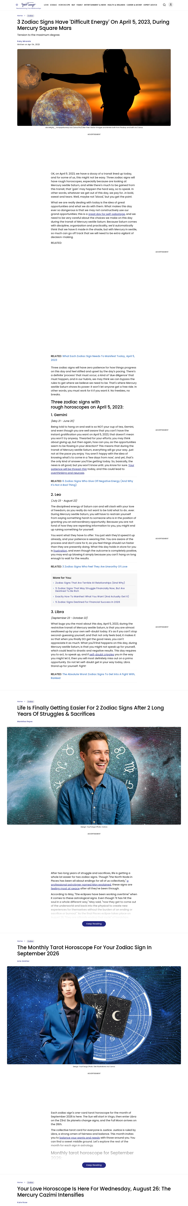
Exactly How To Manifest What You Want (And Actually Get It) (92, 596)
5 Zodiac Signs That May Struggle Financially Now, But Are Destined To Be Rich (90, 589)
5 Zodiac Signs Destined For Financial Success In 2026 (87, 602)
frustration (60, 550)
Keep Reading (94, 923)
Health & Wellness (116, 5)
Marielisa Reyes (25, 721)
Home (20, 15)
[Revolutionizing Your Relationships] (29, 4)
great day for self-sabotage (106, 214)
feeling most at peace (65, 888)
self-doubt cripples (101, 654)
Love (46, 5)
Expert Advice (150, 5)
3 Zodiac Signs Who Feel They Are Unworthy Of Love (94, 566)
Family (80, 5)
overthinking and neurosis (67, 473)
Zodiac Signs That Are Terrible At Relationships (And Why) (90, 582)
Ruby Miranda (24, 41)
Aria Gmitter (23, 961)
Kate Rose (22, 1202)
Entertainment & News (95, 5)
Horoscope (64, 5)
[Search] (164, 4)
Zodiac (53, 5)
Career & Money (134, 5)
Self (73, 5)
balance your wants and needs (79, 1137)
